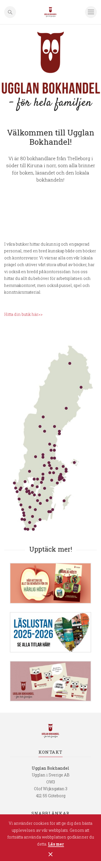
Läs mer (56, 844)
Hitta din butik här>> (23, 314)
